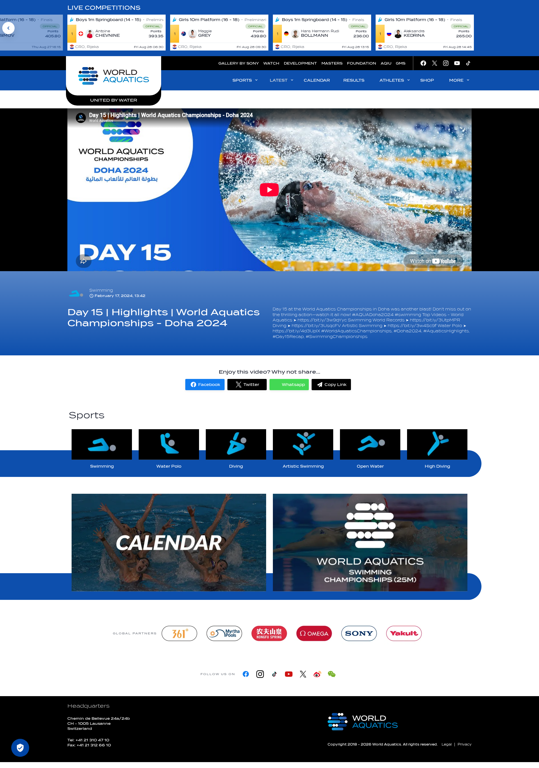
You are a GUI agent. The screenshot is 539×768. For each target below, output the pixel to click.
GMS (400, 63)
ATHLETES (392, 80)
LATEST (278, 80)
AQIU (386, 63)
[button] (205, 384)
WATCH (271, 63)
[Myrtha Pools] (224, 633)
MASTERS (331, 63)
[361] (179, 633)
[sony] (359, 633)
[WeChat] (332, 674)
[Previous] (8, 28)
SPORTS (242, 80)
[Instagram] (260, 674)
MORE (456, 80)
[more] (169, 542)
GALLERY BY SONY (238, 63)
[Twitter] (303, 674)
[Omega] (314, 633)
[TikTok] (274, 674)
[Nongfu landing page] (269, 633)
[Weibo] (317, 674)
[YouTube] (289, 674)
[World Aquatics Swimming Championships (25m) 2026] (370, 542)
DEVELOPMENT (300, 63)
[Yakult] (404, 633)
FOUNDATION (361, 63)
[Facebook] (246, 674)
